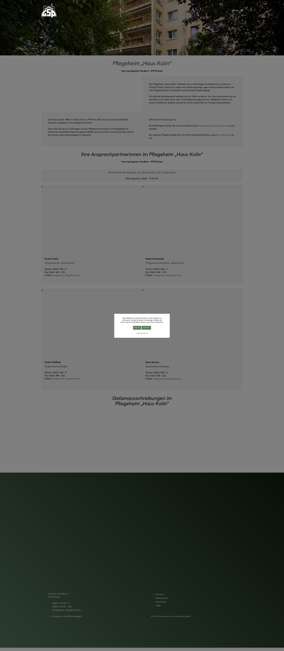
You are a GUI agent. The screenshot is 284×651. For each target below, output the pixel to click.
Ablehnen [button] (137, 327)
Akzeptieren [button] (146, 327)
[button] (237, 10)
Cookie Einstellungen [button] (142, 333)
